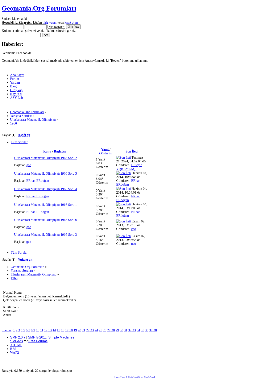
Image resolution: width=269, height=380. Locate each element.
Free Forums (37, 341)
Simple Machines (61, 337)
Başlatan (60, 151)
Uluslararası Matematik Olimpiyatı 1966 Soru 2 (45, 158)
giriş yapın (50, 22)
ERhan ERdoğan (37, 180)
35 (142, 330)
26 (104, 330)
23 (92, 330)
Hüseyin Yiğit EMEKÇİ (129, 167)
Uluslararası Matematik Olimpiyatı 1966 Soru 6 (45, 220)
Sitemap (7, 330)
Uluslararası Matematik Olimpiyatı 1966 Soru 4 (45, 189)
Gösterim (105, 153)
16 (62, 330)
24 (96, 330)
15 (58, 330)
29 (117, 330)
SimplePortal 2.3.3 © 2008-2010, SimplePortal (134, 377)
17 (67, 330)
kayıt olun (71, 22)
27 (109, 330)
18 (71, 330)
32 (130, 330)
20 (79, 330)
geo (28, 165)
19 (75, 330)
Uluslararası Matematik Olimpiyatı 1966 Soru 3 (45, 234)
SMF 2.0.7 (17, 337)
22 (88, 330)
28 (113, 330)
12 (45, 330)
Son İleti (132, 151)
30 (121, 330)
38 (155, 330)
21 (83, 330)
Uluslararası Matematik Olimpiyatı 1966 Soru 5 (45, 173)
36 (146, 330)
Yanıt (105, 149)
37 (151, 330)
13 (50, 330)
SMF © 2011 (37, 337)
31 (125, 330)
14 (54, 330)
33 (134, 330)
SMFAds (16, 341)
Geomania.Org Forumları (39, 8)
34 (138, 330)
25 (100, 330)
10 (37, 330)
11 (41, 330)
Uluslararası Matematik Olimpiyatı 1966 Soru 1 (45, 204)
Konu (47, 151)
